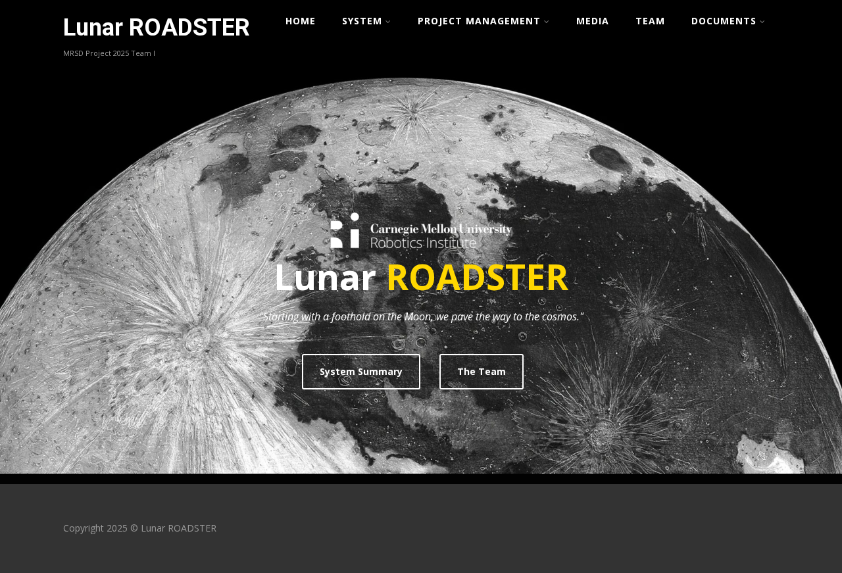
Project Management (479, 20)
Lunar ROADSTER (156, 27)
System (362, 20)
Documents (723, 20)
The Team (481, 371)
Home (300, 20)
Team (650, 20)
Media (592, 20)
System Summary (361, 371)
